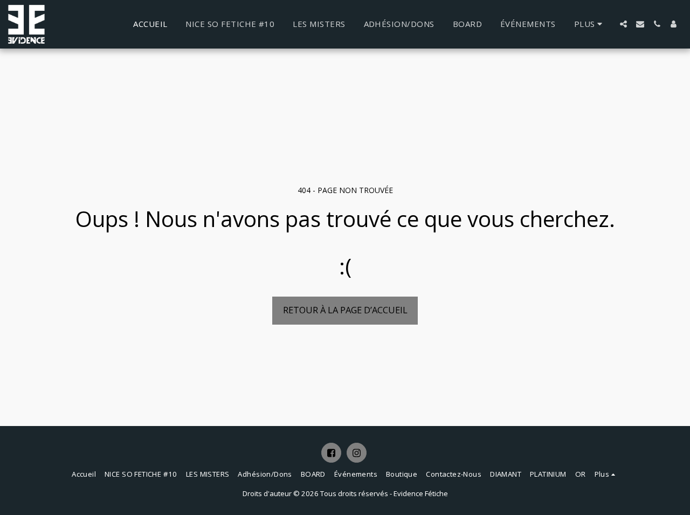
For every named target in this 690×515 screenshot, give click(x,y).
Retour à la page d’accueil (345, 310)
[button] (623, 24)
